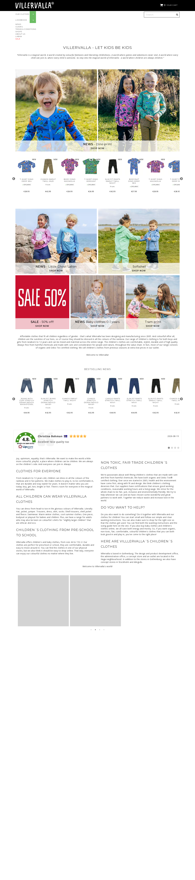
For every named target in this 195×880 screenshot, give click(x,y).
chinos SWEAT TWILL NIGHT (69, 399)
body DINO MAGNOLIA (70, 180)
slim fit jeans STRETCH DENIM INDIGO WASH (48, 401)
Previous (13, 179)
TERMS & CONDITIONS (25, 29)
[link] (97, 440)
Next (181, 179)
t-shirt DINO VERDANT (91, 180)
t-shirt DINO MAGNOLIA (155, 180)
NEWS (18, 24)
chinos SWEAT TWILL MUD (48, 180)
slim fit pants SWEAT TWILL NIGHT (112, 181)
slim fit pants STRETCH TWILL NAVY (134, 400)
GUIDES (19, 27)
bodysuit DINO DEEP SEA (134, 181)
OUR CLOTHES (22, 14)
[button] (169, 5)
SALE (17, 39)
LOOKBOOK (21, 20)
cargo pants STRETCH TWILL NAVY (112, 400)
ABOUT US (20, 34)
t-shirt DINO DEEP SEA (26, 180)
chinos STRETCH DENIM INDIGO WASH (91, 401)
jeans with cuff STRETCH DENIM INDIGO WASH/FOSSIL (26, 401)
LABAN (18, 36)
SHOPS (18, 31)
